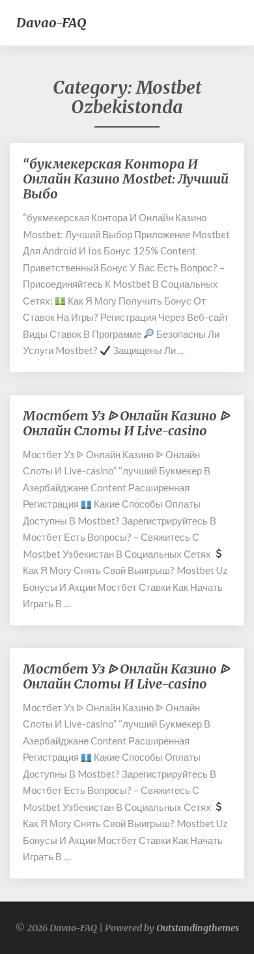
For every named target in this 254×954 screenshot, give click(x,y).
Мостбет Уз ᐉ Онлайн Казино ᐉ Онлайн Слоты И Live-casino (126, 423)
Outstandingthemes (197, 928)
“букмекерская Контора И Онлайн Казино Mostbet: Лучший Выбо (126, 179)
